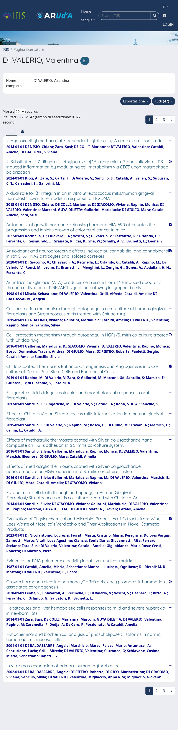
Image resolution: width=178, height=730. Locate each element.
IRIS (6, 49)
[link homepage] (16, 15)
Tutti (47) (162, 101)
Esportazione (134, 101)
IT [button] (164, 7)
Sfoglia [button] (86, 20)
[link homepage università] (54, 15)
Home (86, 11)
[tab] (11, 131)
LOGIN (168, 24)
